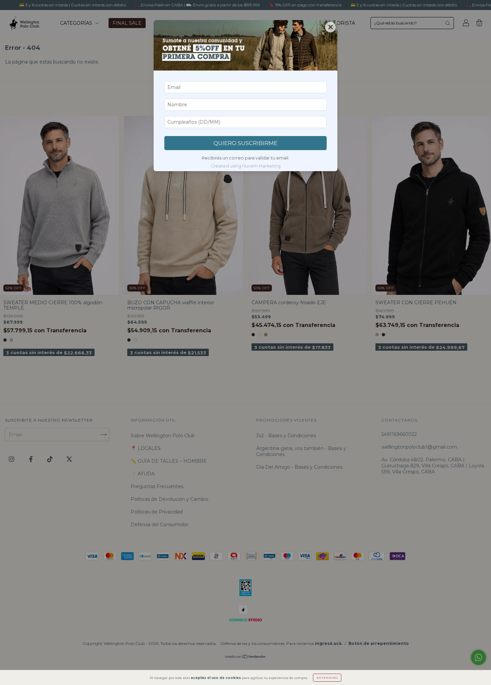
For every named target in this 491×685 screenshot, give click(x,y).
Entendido (327, 677)
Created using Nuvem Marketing (246, 165)
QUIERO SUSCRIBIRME (245, 143)
